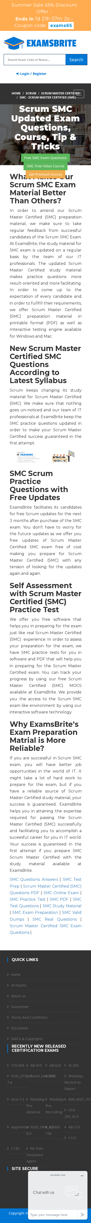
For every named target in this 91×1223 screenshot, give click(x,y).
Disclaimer (19, 1028)
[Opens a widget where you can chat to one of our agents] (57, 1195)
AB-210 (74, 1127)
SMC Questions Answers (34, 879)
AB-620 (55, 1065)
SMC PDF (59, 899)
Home (16, 93)
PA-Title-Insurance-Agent (35, 1154)
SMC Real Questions (55, 919)
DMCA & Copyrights (27, 1038)
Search (76, 60)
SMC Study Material (62, 906)
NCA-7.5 (17, 1099)
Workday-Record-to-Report (74, 1082)
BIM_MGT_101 (79, 1099)
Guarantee (19, 1006)
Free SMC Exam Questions (45, 157)
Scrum (31, 93)
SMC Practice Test (28, 899)
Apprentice (20, 1127)
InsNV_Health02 (43, 1076)
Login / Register (32, 73)
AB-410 (36, 1065)
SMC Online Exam (61, 892)
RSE (53, 1076)
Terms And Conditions (29, 1017)
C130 (15, 1148)
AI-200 (73, 1065)
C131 (72, 1137)
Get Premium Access (45, 174)
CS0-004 (17, 1065)
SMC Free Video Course (45, 165)
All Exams (19, 985)
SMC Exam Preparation (35, 912)
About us (18, 996)
